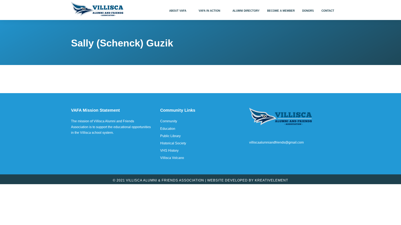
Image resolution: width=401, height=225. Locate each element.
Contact (327, 10)
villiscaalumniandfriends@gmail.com (276, 142)
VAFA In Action (209, 10)
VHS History (169, 150)
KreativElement (271, 180)
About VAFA (177, 10)
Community (168, 121)
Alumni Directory (246, 10)
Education (167, 128)
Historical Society (173, 143)
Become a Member (281, 10)
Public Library (170, 136)
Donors (308, 10)
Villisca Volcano (172, 158)
